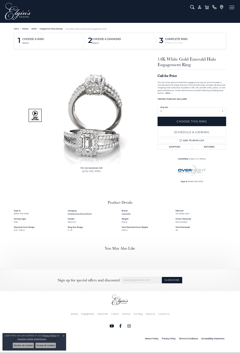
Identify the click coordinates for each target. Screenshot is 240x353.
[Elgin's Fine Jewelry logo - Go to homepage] (95, 11)
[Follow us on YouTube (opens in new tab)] (112, 326)
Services (126, 314)
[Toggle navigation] (232, 7)
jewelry (25, 29)
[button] (192, 7)
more (168, 93)
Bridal (34, 29)
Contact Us (163, 314)
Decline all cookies (23, 345)
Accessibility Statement (212, 339)
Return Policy (152, 339)
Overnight (126, 213)
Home (16, 29)
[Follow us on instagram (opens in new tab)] (129, 326)
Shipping (174, 147)
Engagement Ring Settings (51, 29)
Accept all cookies (45, 345)
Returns (209, 147)
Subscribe (172, 280)
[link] (214, 7)
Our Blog (138, 314)
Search (25, 43)
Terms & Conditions (188, 339)
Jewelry (74, 314)
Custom (115, 314)
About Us (150, 314)
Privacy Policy (169, 339)
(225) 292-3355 (91, 171)
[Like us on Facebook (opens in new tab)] (120, 326)
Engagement (87, 314)
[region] (91, 115)
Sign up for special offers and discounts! (89, 280)
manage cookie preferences (31, 339)
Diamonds (102, 314)
